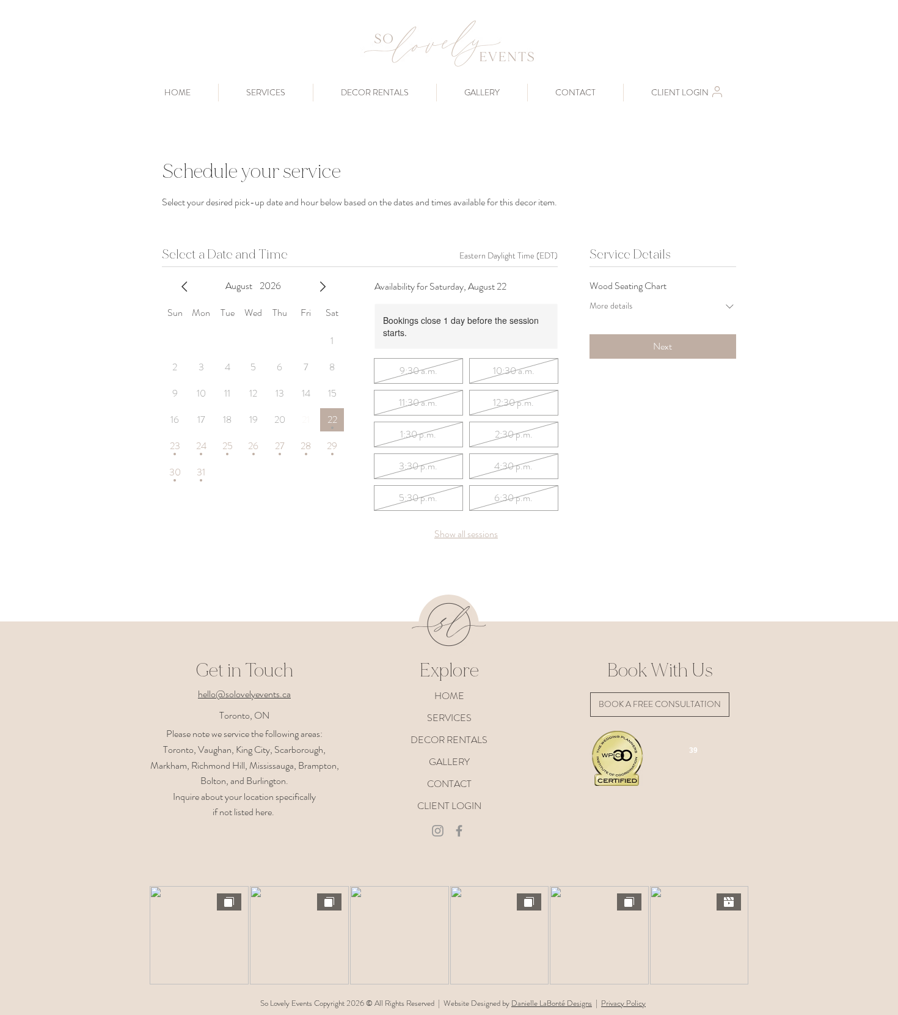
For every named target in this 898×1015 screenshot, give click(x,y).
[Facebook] (459, 830)
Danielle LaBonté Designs (551, 1003)
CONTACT (449, 784)
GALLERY (449, 762)
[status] (508, 255)
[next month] (322, 286)
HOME (449, 696)
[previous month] (184, 286)
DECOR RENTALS (449, 740)
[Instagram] (437, 830)
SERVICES (449, 718)
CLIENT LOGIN (449, 806)
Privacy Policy (623, 1003)
